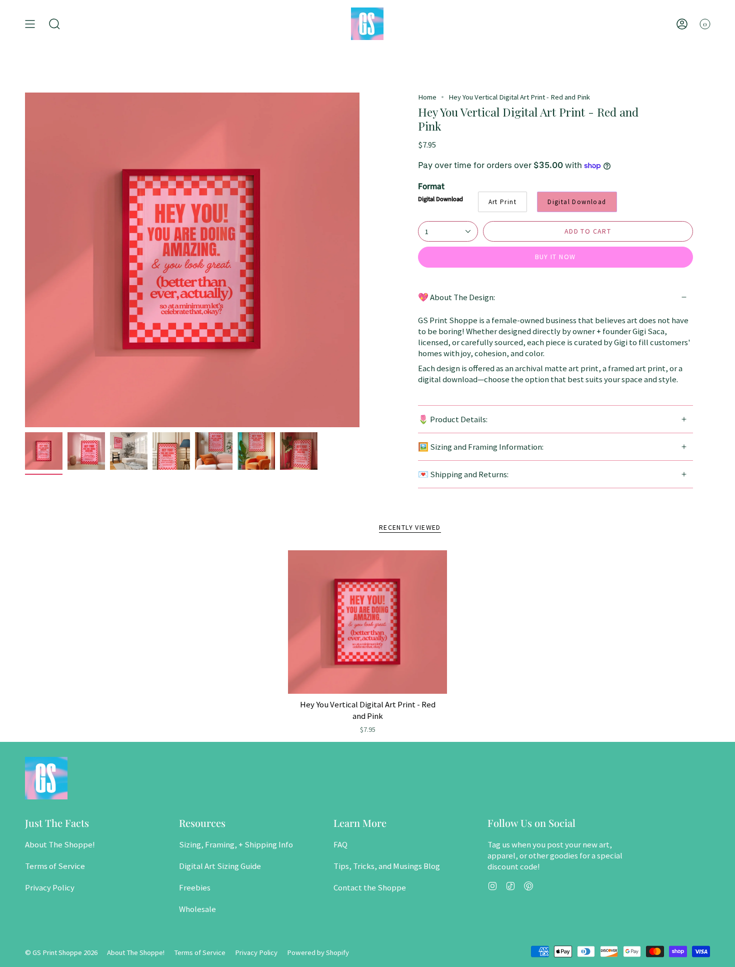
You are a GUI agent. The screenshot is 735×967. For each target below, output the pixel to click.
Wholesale (197, 908)
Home (427, 97)
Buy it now (555, 256)
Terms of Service (55, 865)
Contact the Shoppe (370, 887)
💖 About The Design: (456, 297)
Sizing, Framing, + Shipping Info (236, 844)
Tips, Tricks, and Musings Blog (387, 865)
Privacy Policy (49, 887)
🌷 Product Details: (453, 419)
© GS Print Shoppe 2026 (61, 952)
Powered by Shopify (318, 952)
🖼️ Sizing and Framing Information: (481, 446)
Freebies (194, 887)
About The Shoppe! (60, 844)
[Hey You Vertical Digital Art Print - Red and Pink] (368, 622)
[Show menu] (30, 24)
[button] (54, 24)
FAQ (341, 844)
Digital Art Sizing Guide (220, 865)
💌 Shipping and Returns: (463, 474)
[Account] (682, 24)
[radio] (503, 202)
